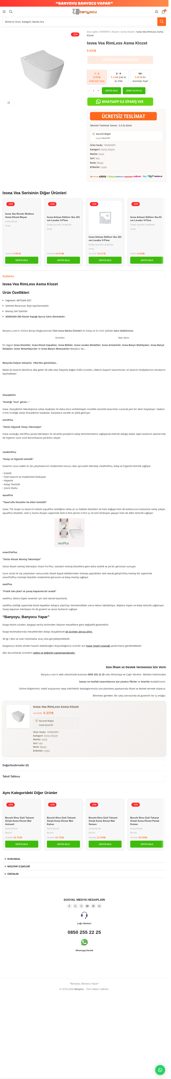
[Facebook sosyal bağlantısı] (69, 906)
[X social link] (75, 906)
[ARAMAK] (161, 21)
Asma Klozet (127, 31)
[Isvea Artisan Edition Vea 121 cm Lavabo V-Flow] (105, 217)
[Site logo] (84, 11)
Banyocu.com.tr (49, 674)
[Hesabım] (156, 11)
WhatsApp (116, 674)
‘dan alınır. (123, 337)
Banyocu (79, 989)
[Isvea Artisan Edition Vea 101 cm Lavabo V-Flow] (63, 207)
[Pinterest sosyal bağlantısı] (93, 906)
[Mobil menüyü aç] (4, 11)
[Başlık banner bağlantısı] (84, 3)
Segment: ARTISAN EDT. (18, 300)
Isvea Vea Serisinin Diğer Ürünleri (34, 193)
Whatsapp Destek (84, 950)
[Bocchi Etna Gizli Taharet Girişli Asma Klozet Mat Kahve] (63, 808)
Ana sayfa (92, 31)
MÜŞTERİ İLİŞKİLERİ (18, 866)
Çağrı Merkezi (134, 674)
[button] (21, 260)
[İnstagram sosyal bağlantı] (81, 906)
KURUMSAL (14, 858)
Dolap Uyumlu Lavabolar (59, 224)
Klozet (115, 31)
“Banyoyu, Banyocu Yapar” (26, 617)
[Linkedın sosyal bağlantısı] (99, 906)
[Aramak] (11, 11)
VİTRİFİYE (105, 31)
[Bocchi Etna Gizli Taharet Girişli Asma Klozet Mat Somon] (105, 808)
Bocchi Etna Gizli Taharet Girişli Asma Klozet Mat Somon (103, 820)
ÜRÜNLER (13, 873)
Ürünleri (60, 337)
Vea (98, 158)
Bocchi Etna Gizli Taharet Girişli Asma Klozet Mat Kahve (61, 820)
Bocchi (8, 832)
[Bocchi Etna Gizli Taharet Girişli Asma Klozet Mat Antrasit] (21, 808)
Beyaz (100, 162)
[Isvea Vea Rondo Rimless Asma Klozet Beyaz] (21, 206)
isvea (104, 167)
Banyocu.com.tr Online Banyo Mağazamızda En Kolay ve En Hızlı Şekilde (68, 330)
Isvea (98, 137)
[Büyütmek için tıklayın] (9, 103)
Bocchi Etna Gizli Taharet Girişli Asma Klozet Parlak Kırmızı (144, 820)
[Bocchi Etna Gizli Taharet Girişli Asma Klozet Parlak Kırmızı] (146, 808)
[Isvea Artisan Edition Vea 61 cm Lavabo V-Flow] (146, 207)
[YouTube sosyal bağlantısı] (87, 906)
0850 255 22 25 (84, 932)
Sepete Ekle (111, 90)
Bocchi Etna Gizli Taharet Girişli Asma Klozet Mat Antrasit (19, 820)
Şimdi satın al (134, 90)
